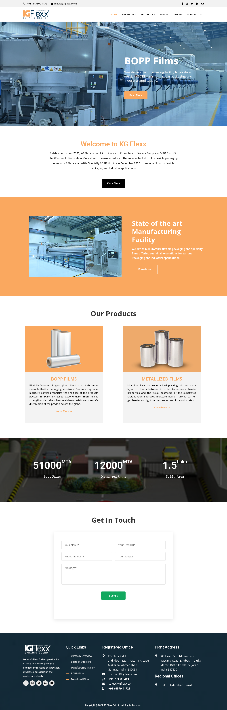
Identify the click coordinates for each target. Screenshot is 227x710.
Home (114, 14)
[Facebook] (182, 3)
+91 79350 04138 (119, 679)
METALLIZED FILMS (162, 379)
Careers (177, 14)
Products (147, 14)
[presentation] (8, 74)
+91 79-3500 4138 (37, 3)
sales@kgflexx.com (121, 683)
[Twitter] (192, 3)
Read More (34, 99)
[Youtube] (202, 3)
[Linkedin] (197, 3)
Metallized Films (80, 679)
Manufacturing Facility (83, 667)
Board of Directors (81, 661)
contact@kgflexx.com (65, 3)
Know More (62, 411)
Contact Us (194, 14)
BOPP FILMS (64, 379)
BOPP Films (77, 673)
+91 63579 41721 (119, 688)
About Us (128, 14)
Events (164, 14)
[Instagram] (187, 3)
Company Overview (81, 656)
